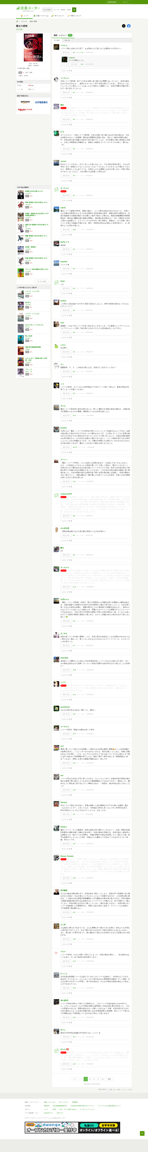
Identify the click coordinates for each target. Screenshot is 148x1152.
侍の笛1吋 (64, 1000)
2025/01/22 (90, 912)
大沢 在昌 (24, 21)
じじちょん (64, 78)
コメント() (79, 52)
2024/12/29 (90, 1037)
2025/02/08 (89, 814)
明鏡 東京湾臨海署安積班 (33, 347)
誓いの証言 (28, 336)
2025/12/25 (89, 310)
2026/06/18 (89, 119)
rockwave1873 (66, 494)
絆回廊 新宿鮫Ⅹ (30, 247)
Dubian (63, 301)
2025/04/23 (90, 670)
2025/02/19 (90, 763)
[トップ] (17, 21)
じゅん (63, 345)
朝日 (62, 105)
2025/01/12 (90, 939)
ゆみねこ (63, 827)
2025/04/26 (89, 645)
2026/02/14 (90, 229)
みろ (62, 746)
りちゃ (63, 951)
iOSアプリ (60, 1113)
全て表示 (57, 40)
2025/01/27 (90, 843)
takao (62, 281)
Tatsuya (63, 802)
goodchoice (65, 707)
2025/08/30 (90, 447)
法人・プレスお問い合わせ (68, 1109)
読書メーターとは (49, 1102)
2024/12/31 (90, 988)
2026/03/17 (89, 175)
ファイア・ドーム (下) (32, 291)
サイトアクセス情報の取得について (109, 1105)
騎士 (62, 548)
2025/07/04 (89, 555)
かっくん (63, 974)
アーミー (63, 460)
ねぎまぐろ (64, 242)
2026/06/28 (89, 92)
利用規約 (75, 1102)
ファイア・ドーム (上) (32, 313)
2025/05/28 (90, 587)
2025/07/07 (89, 535)
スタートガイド (63, 1102)
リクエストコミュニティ (87, 1109)
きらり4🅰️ (64, 1049)
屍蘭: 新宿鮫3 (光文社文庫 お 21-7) (36, 236)
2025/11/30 (89, 352)
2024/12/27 (90, 1064)
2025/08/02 (90, 481)
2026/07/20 (89, 52)
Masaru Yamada (66, 856)
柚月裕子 (27, 338)
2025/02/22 (90, 733)
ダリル (63, 406)
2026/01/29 (89, 268)
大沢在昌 (27, 249)
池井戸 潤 (28, 371)
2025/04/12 (90, 714)
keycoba (63, 262)
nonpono (72, 58)
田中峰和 (63, 890)
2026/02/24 (89, 195)
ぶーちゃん (64, 726)
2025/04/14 (90, 694)
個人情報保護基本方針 (60, 1105)
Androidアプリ (48, 1113)
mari (62, 323)
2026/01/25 (89, 288)
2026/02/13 (89, 249)
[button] (74, 9)
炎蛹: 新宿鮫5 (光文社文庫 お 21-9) (36, 258)
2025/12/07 (89, 332)
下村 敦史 (28, 362)
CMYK (63, 208)
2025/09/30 (90, 415)
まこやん (63, 633)
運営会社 (46, 1105)
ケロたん (63, 45)
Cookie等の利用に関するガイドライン (83, 1105)
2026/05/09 (89, 149)
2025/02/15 (90, 790)
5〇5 (62, 132)
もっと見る (43, 281)
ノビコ (63, 682)
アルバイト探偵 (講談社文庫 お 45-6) (36, 269)
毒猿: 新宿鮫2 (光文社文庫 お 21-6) (36, 202)
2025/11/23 (89, 371)
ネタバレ (67, 40)
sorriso (63, 161)
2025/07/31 (89, 515)
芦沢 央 (27, 327)
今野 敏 (27, 349)
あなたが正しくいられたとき (34, 325)
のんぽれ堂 (64, 528)
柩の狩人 (28, 302)
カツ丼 (63, 925)
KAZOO (63, 428)
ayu (61, 775)
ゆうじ (63, 1030)
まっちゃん (64, 188)
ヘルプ (46, 1109)
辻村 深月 (28, 293)
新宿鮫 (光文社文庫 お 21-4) (34, 191)
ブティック (28, 369)
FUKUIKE (64, 658)
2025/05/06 (90, 621)
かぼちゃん (64, 599)
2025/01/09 (90, 961)
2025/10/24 (89, 393)
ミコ (62, 384)
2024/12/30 (90, 1017)
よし (62, 364)
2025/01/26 (90, 878)
